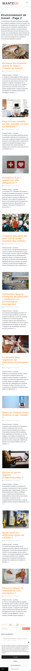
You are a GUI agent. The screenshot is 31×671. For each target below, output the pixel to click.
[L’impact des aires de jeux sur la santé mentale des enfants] (15, 223)
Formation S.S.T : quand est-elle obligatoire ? (12, 180)
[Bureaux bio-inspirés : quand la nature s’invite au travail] (15, 51)
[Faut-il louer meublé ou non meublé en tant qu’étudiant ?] (15, 108)
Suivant (23, 624)
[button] (28, 642)
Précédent (4, 624)
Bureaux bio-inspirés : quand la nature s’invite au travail (15, 66)
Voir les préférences (15, 665)
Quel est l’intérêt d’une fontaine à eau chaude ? (15, 415)
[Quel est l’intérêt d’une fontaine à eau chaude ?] (15, 402)
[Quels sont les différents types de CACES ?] (15, 519)
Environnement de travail (11, 71)
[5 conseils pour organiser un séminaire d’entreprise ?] (15, 344)
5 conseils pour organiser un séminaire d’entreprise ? (15, 361)
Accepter (15, 657)
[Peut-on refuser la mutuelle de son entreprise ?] (15, 576)
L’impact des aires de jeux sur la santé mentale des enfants (14, 238)
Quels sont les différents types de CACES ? (13, 535)
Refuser (15, 661)
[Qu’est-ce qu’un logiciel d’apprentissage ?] (15, 459)
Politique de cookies (15, 668)
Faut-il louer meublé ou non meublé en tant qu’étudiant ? (15, 124)
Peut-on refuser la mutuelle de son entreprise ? (12, 590)
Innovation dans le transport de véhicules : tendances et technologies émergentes (15, 299)
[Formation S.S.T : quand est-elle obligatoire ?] (15, 164)
